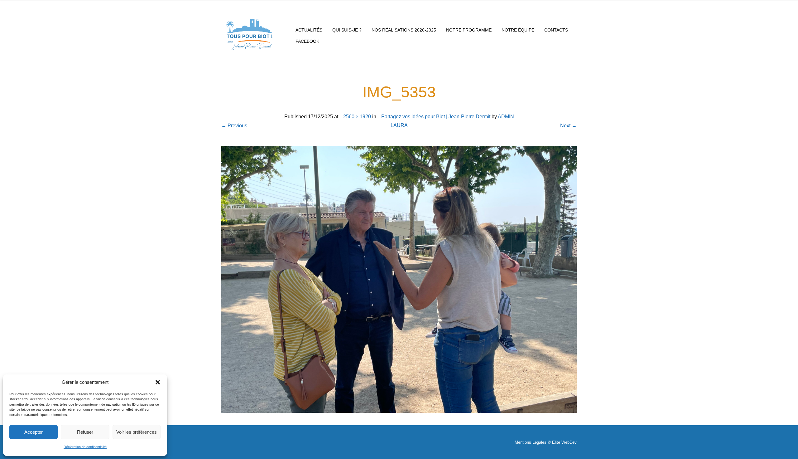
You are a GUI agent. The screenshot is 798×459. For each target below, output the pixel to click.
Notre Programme (469, 29)
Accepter (33, 432)
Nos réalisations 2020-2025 (404, 29)
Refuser (85, 432)
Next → (568, 125)
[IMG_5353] (399, 279)
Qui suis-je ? (347, 29)
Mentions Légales (530, 442)
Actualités (309, 29)
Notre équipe (518, 29)
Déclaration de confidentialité (85, 447)
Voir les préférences (136, 432)
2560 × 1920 (356, 116)
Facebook (307, 41)
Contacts (556, 29)
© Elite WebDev (562, 442)
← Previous (234, 125)
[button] (158, 382)
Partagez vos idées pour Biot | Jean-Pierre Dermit (434, 116)
